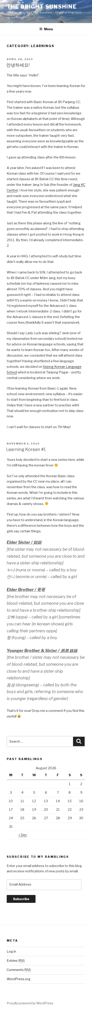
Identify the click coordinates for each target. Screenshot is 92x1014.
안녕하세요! (18, 65)
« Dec (23, 835)
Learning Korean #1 (26, 449)
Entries (16, 961)
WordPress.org (18, 979)
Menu (48, 29)
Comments (19, 970)
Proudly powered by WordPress (30, 1003)
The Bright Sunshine (41, 6)
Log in (11, 951)
